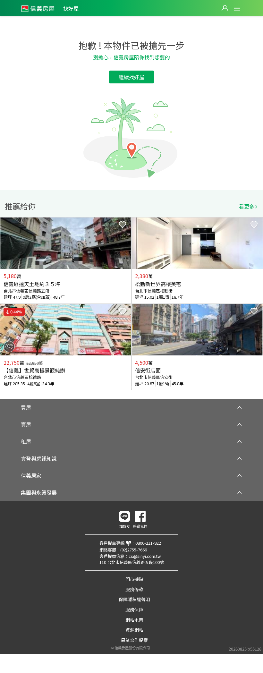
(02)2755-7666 (133, 550)
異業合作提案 (134, 640)
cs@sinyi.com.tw (145, 556)
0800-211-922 (148, 543)
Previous (5, 304)
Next (258, 304)
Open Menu (237, 9)
